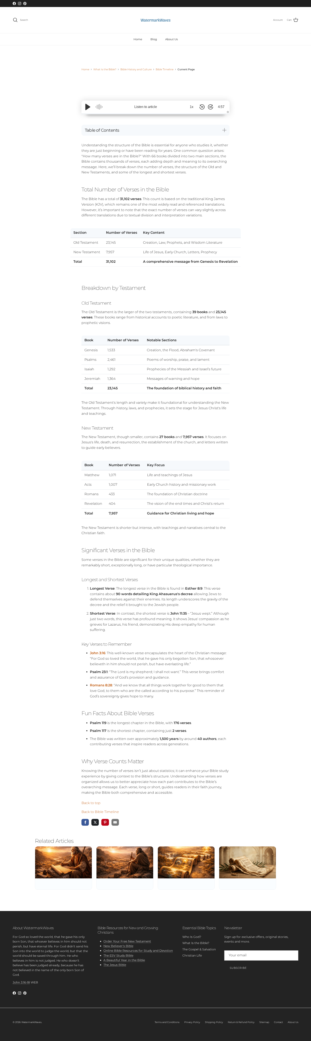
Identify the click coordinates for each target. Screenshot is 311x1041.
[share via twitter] (95, 822)
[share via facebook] (85, 822)
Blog (153, 39)
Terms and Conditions (167, 1022)
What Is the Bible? (104, 69)
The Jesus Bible (114, 965)
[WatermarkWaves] (155, 20)
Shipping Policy (214, 1022)
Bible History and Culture (136, 69)
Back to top (90, 803)
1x (191, 107)
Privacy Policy (192, 1022)
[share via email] (115, 822)
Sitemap (264, 1022)
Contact (278, 1022)
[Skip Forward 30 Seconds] (210, 107)
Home (137, 39)
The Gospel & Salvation (199, 949)
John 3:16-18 (21, 982)
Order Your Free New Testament (127, 941)
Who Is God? (191, 937)
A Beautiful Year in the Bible (124, 960)
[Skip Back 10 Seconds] (202, 107)
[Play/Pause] (88, 107)
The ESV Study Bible (118, 955)
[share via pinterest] (105, 822)
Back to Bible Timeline (100, 812)
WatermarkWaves (31, 1022)
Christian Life (192, 955)
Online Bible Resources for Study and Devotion (138, 951)
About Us (171, 39)
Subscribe (238, 967)
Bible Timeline (164, 69)
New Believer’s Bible (118, 946)
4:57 (221, 107)
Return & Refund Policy (241, 1022)
